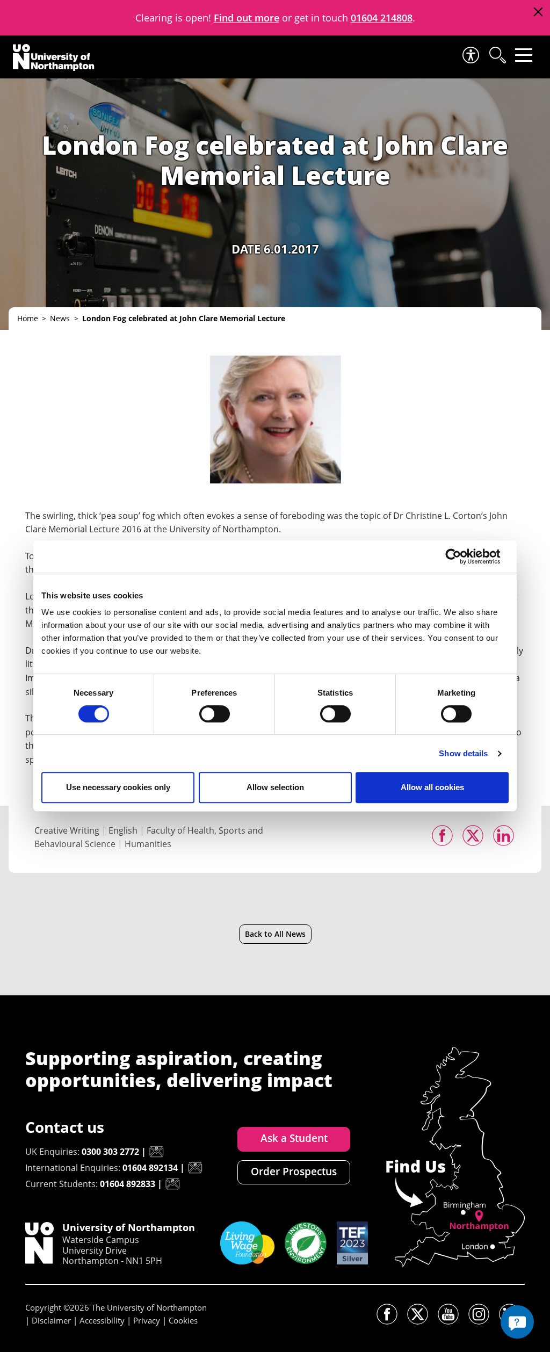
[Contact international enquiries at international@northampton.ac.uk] (195, 1168)
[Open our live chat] (517, 1322)
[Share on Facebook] (442, 835)
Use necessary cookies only (118, 787)
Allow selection (275, 787)
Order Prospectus (294, 1172)
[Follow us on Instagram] (479, 1314)
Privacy (146, 1320)
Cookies (183, 1320)
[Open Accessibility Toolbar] (470, 55)
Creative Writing (66, 830)
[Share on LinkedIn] (503, 835)
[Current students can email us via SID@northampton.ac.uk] (172, 1184)
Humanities (148, 844)
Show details (463, 753)
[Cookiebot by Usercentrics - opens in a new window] (462, 556)
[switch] (214, 713)
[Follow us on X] (418, 1314)
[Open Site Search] (496, 55)
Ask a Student (294, 1138)
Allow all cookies (432, 787)
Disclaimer (51, 1320)
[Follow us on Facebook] (387, 1314)
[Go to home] (54, 57)
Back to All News (275, 934)
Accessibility (102, 1320)
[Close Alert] (538, 12)
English (123, 830)
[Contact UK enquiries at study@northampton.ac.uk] (156, 1152)
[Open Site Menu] (523, 55)
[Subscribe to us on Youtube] (448, 1314)
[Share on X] (473, 835)
